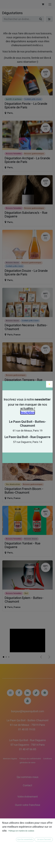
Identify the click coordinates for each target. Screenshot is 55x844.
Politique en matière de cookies (21, 831)
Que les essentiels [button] (25, 839)
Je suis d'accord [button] (44, 839)
